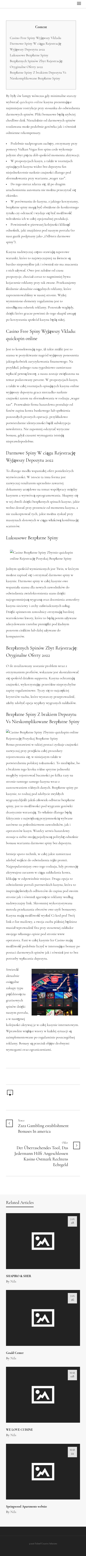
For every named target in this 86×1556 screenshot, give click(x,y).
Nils (13, 1282)
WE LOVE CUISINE (19, 1430)
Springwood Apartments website (26, 1506)
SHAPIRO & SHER (18, 1276)
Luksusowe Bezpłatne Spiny (29, 55)
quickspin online (31, 102)
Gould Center (15, 1353)
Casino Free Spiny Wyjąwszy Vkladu (35, 38)
